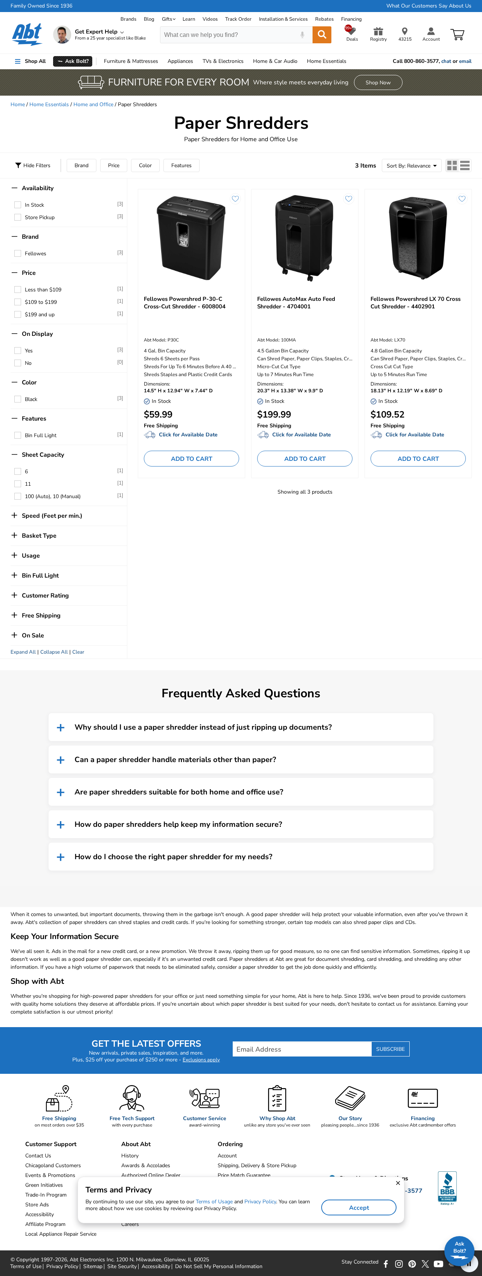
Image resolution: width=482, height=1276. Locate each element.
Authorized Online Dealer (150, 1175)
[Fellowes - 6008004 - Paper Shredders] (191, 238)
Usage (31, 556)
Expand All (23, 652)
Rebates (324, 19)
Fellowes (35, 253)
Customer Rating (45, 596)
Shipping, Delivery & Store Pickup (257, 1165)
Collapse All (54, 652)
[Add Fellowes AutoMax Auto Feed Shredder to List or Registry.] (348, 198)
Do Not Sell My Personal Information (218, 1266)
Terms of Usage (214, 1201)
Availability (37, 188)
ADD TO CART (191, 459)
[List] (465, 165)
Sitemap (92, 1266)
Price (113, 165)
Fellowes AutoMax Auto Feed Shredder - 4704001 (296, 302)
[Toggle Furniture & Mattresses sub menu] (161, 61)
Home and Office (93, 104)
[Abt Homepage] (27, 34)
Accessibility (156, 1266)
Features (181, 165)
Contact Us (38, 1155)
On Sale (33, 635)
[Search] (322, 34)
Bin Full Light (40, 435)
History (130, 1155)
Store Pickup (40, 217)
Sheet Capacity (43, 455)
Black (31, 399)
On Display (37, 334)
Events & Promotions (50, 1175)
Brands (128, 19)
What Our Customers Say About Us (428, 6)
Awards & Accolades (145, 1165)
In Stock (34, 205)
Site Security (122, 1266)
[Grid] (452, 165)
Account (227, 1155)
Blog (149, 19)
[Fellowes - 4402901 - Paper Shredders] (418, 238)
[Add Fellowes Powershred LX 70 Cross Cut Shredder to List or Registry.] (462, 198)
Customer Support (50, 1144)
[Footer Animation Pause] (469, 1263)
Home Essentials (49, 104)
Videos (210, 19)
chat (446, 61)
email (465, 61)
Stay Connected (360, 1262)
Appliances (180, 61)
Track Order (238, 19)
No (28, 363)
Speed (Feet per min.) (52, 516)
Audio (275, 61)
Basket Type (39, 536)
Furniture (131, 61)
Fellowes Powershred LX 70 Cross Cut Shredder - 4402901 (416, 302)
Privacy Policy (62, 1266)
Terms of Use (25, 1266)
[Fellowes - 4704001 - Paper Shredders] (304, 238)
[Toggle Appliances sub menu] (196, 61)
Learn (189, 19)
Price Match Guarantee (244, 1175)
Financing (351, 19)
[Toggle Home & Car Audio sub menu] (301, 61)
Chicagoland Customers (53, 1165)
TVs (223, 61)
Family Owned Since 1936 (41, 6)
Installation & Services (283, 19)
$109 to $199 (41, 302)
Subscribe (390, 1049)
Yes (29, 350)
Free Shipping (41, 615)
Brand (81, 165)
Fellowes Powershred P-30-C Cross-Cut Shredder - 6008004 (185, 302)
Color (145, 165)
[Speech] (302, 35)
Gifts (167, 19)
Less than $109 (43, 289)
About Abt (136, 1144)
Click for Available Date (188, 434)
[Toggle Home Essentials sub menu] (350, 61)
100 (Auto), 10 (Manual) (53, 496)
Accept (359, 1208)
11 (28, 484)
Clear (78, 652)
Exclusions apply (201, 1059)
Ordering (230, 1144)
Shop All (35, 61)
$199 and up (40, 314)
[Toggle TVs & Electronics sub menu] (247, 61)
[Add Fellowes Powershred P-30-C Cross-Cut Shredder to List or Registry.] (235, 198)
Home (326, 61)
